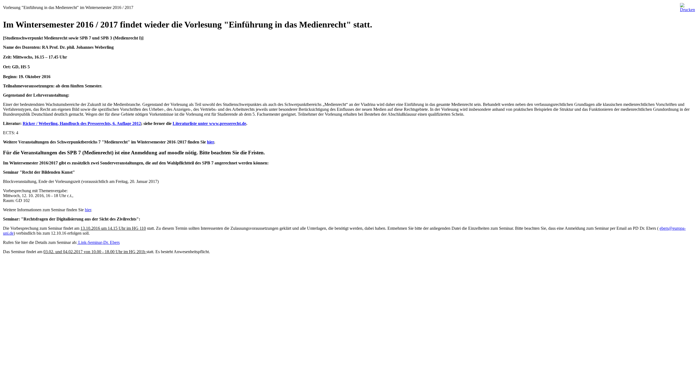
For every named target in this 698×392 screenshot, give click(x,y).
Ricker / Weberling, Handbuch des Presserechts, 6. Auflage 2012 (82, 123)
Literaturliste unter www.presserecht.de (209, 123)
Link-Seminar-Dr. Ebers (98, 242)
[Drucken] (687, 5)
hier (210, 142)
